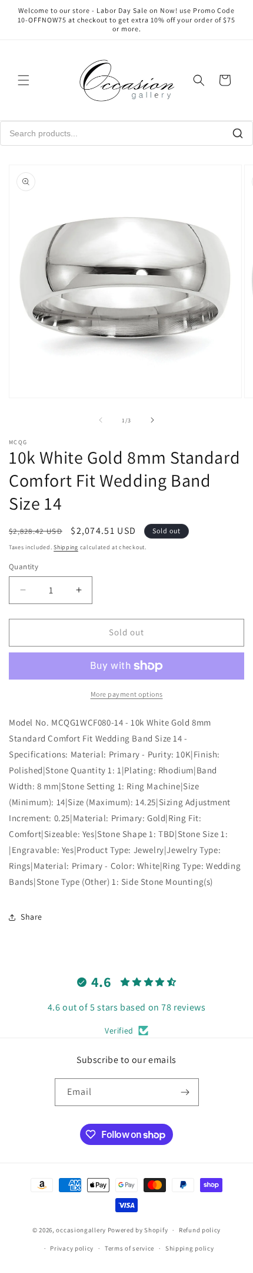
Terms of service (129, 1248)
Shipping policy (189, 1248)
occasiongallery (81, 1230)
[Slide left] (101, 420)
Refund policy (200, 1230)
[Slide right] (152, 420)
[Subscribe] (185, 1092)
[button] (23, 80)
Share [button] (31, 916)
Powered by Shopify (138, 1230)
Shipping (66, 547)
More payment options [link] (127, 694)
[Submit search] (237, 133)
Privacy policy (72, 1248)
